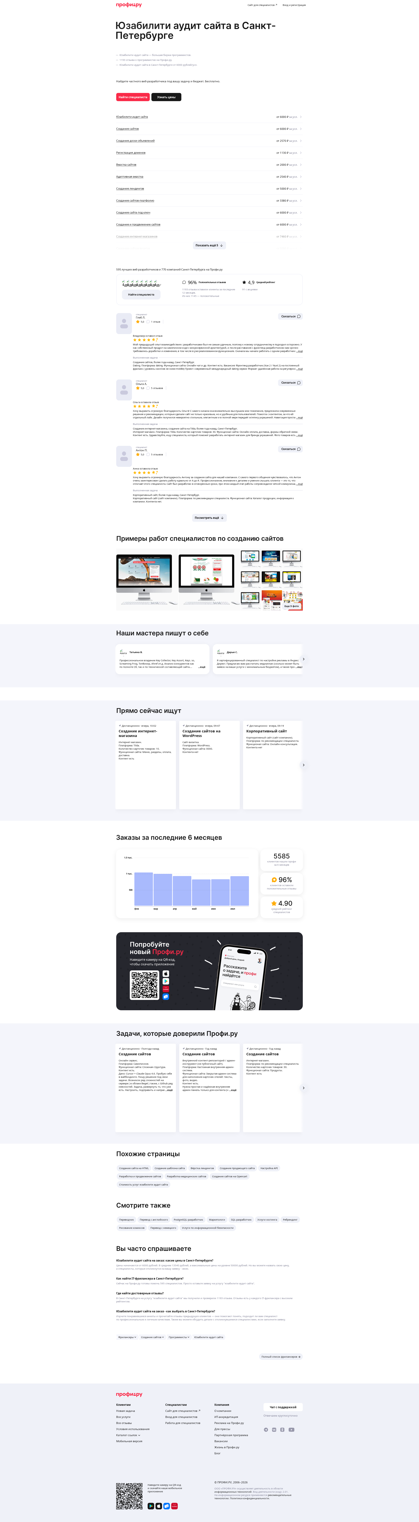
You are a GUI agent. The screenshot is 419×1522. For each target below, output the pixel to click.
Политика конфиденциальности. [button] (250, 1498)
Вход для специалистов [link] (181, 1417)
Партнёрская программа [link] (231, 1435)
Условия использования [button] (133, 1429)
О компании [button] (222, 1411)
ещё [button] (202, 666)
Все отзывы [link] (124, 1423)
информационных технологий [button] (233, 1491)
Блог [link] (217, 1453)
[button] (290, 316)
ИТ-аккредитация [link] (226, 1417)
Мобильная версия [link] (129, 1441)
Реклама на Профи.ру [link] (229, 1423)
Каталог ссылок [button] (126, 1435)
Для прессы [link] (222, 1429)
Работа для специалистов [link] (182, 1423)
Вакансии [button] (221, 1441)
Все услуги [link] (123, 1417)
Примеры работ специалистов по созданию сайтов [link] (200, 538)
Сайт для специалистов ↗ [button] (183, 1411)
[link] (133, 97)
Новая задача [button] (125, 1411)
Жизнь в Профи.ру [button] (226, 1447)
